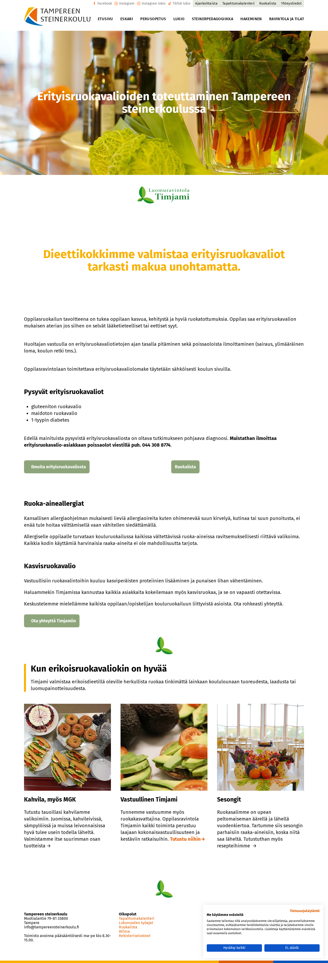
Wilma (124, 931)
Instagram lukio (153, 3)
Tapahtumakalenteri (136, 918)
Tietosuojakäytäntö (305, 911)
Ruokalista (128, 927)
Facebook (104, 3)
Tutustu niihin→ (187, 839)
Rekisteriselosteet (135, 936)
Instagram (126, 3)
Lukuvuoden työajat (136, 923)
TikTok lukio (181, 3)
